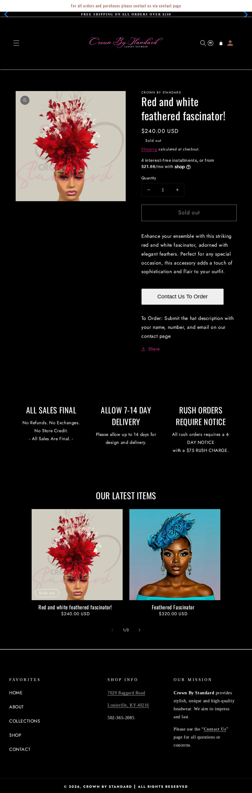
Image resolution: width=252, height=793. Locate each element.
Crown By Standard (107, 786)
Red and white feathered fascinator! (75, 607)
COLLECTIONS (24, 721)
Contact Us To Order (182, 296)
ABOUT (16, 707)
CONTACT (19, 749)
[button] (8, 14)
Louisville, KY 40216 (128, 705)
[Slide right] (139, 630)
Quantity (148, 178)
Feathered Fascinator (173, 607)
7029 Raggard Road (126, 692)
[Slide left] (112, 630)
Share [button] (154, 349)
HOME (15, 693)
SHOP (15, 735)
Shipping (149, 149)
